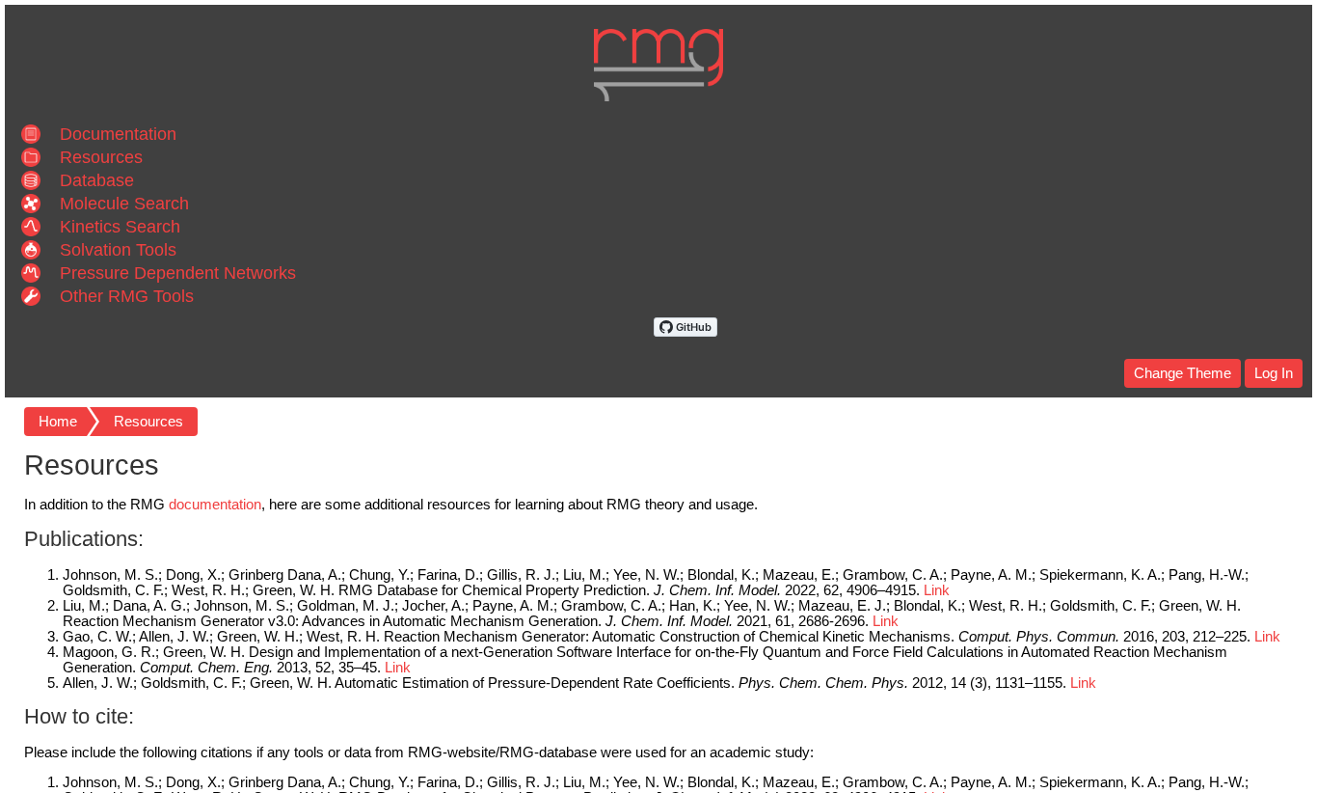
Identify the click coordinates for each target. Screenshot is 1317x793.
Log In (1273, 373)
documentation (215, 504)
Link (937, 590)
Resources (148, 421)
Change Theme (1182, 373)
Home (58, 421)
